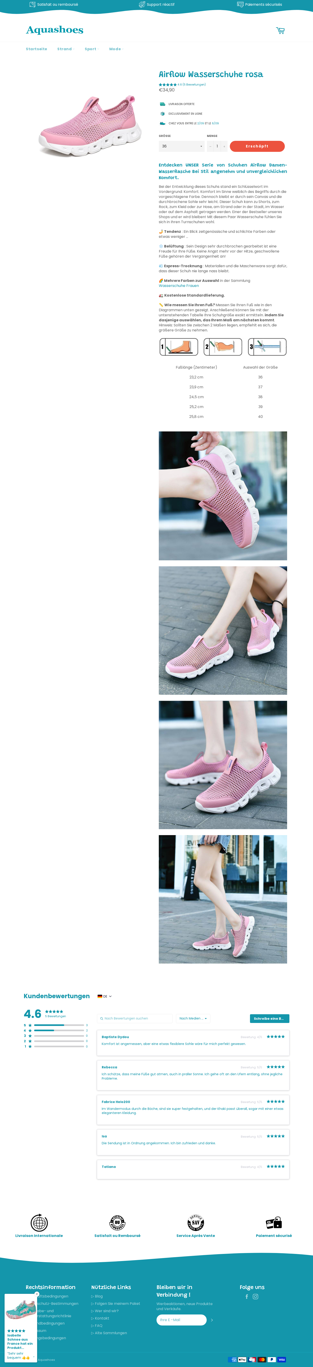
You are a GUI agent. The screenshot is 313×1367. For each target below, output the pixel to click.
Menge (212, 136)
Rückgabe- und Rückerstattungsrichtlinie (48, 1313)
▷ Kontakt (100, 1318)
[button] (182, 85)
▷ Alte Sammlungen (109, 1333)
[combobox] (193, 1018)
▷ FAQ (96, 1325)
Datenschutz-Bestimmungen (52, 1303)
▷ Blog (97, 1296)
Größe (165, 136)
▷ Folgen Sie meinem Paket (115, 1303)
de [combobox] (105, 996)
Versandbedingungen (45, 1323)
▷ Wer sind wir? (105, 1311)
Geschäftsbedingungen (47, 1296)
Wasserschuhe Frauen (179, 285)
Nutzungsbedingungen (46, 1338)
